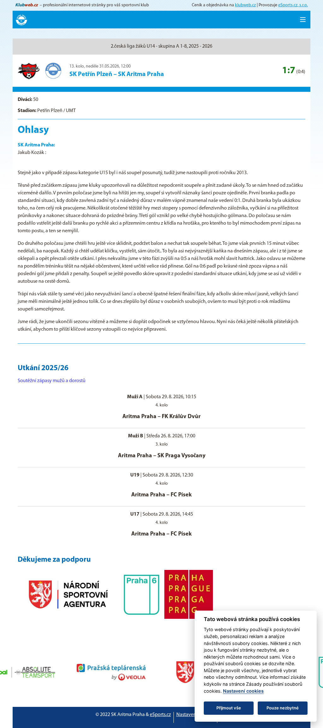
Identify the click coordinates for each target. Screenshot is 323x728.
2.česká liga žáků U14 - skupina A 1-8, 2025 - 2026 (161, 46)
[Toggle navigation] (303, 20)
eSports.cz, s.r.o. (293, 5)
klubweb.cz (245, 5)
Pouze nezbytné (283, 707)
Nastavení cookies (195, 714)
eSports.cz (160, 714)
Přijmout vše (228, 707)
